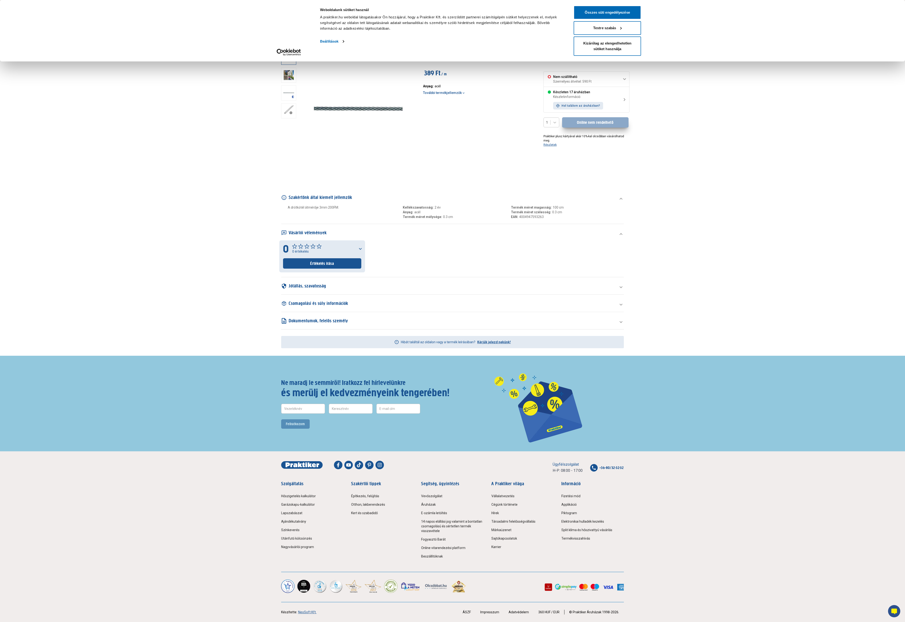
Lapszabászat (291, 513)
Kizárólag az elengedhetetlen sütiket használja (607, 46)
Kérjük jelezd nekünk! (494, 342)
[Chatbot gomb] (894, 611)
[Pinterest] (369, 465)
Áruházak (428, 504)
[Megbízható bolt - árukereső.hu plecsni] (390, 586)
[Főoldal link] (302, 465)
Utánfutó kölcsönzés (296, 538)
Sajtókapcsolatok (504, 538)
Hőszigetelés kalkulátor (298, 496)
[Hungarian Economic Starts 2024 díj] (287, 586)
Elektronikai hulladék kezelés (582, 521)
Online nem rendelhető (595, 122)
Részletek (550, 144)
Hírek (495, 513)
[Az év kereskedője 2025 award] (458, 586)
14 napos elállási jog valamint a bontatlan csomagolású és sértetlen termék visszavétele (451, 526)
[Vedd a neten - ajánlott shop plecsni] (410, 586)
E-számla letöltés (434, 513)
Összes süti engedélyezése (607, 12)
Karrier (496, 547)
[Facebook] (338, 465)
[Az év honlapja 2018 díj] (319, 586)
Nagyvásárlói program (297, 547)
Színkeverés (290, 530)
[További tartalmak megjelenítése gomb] (290, 169)
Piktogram (569, 513)
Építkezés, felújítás (365, 496)
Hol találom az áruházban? (581, 105)
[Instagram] (379, 465)
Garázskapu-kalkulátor (298, 504)
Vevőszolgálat (431, 496)
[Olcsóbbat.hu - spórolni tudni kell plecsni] (436, 586)
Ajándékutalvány (293, 521)
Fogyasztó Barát (433, 539)
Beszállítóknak (432, 556)
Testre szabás (604, 28)
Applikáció (569, 504)
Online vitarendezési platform (443, 548)
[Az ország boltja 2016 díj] (353, 586)
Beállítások (329, 41)
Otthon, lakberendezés (368, 504)
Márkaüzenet (501, 530)
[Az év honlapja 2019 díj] (335, 586)
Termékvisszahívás (575, 538)
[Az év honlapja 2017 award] (373, 586)
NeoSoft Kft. (307, 612)
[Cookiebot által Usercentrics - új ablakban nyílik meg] (288, 52)
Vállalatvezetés (502, 496)
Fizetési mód (570, 496)
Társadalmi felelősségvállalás (513, 521)
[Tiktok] (359, 465)
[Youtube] (348, 465)
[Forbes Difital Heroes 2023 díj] (303, 586)
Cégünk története (504, 504)
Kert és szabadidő (364, 513)
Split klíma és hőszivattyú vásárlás (586, 530)
